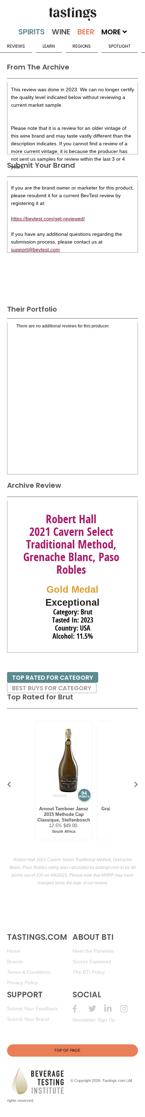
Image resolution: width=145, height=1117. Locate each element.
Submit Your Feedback (32, 1008)
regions (81, 46)
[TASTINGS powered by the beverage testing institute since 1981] (72, 14)
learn (49, 46)
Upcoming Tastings (128, 1009)
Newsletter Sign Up (93, 1020)
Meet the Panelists (93, 951)
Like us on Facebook (80, 1009)
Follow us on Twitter (96, 1009)
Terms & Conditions (28, 972)
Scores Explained (91, 961)
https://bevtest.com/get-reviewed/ (48, 218)
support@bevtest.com (35, 249)
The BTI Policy (88, 972)
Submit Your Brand (28, 1019)
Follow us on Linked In (112, 1009)
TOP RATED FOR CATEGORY (52, 677)
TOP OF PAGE (67, 1050)
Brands (15, 961)
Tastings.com (113, 1080)
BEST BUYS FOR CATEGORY (52, 688)
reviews (16, 46)
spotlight (119, 46)
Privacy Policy (22, 982)
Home (13, 951)
